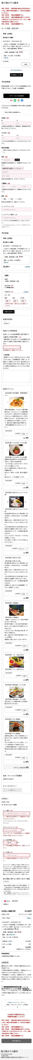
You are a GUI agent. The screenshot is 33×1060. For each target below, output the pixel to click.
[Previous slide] (7, 402)
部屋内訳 (6, 58)
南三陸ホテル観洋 (9, 2)
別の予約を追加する (16, 70)
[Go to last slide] (7, 502)
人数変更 (25, 292)
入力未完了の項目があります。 (16, 1014)
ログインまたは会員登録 (16, 96)
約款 (10, 1002)
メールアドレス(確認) (9, 214)
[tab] (15, 506)
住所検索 (17, 160)
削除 (26, 64)
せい (2, 135)
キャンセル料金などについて (12, 790)
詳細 (10, 941)
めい (18, 135)
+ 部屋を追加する (9, 312)
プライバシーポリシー (19, 1002)
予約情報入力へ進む (16, 75)
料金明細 (27, 267)
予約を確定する (16, 1041)
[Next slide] (25, 402)
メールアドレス (7, 206)
